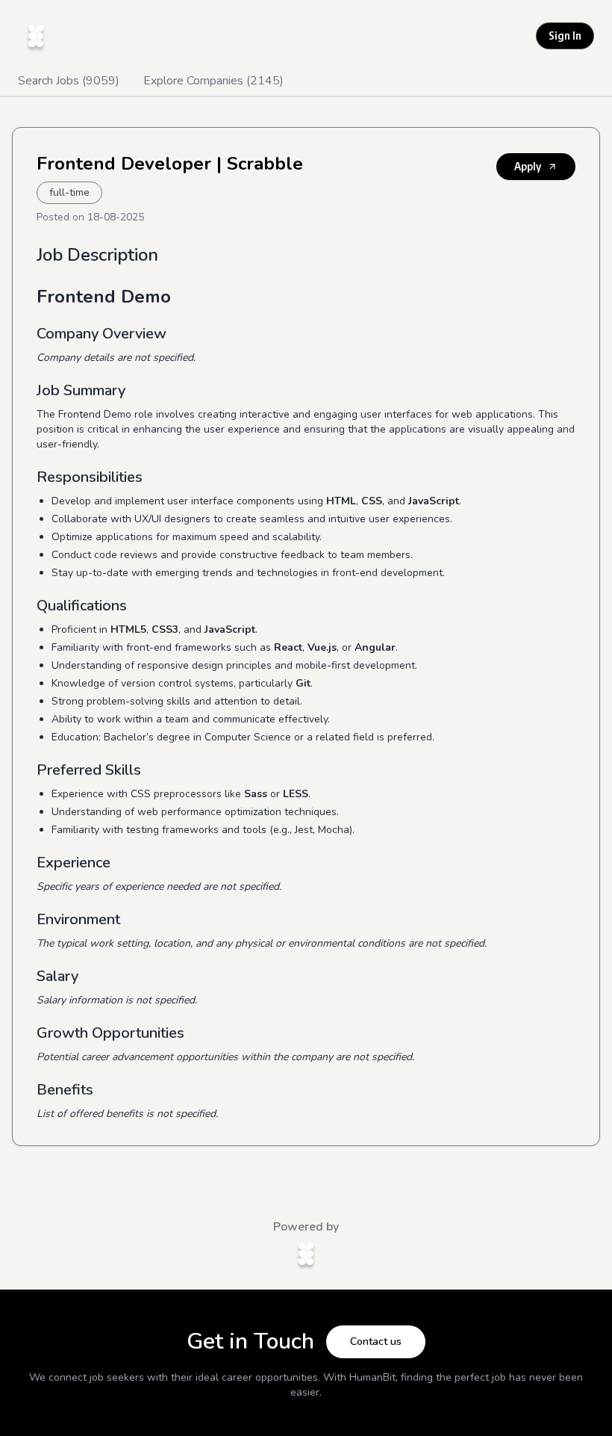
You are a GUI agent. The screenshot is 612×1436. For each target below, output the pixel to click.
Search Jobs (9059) (68, 80)
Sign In (565, 35)
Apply (527, 166)
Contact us (376, 1341)
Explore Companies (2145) (213, 80)
